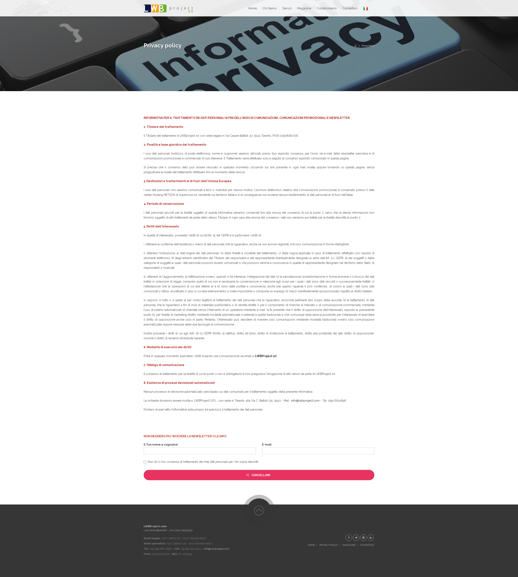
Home (311, 545)
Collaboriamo (327, 8)
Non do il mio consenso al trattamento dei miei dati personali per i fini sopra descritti (203, 461)
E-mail (267, 444)
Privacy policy (329, 545)
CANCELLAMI (260, 475)
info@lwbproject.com (305, 400)
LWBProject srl (266, 356)
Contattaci (350, 8)
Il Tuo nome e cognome (161, 444)
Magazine (304, 8)
